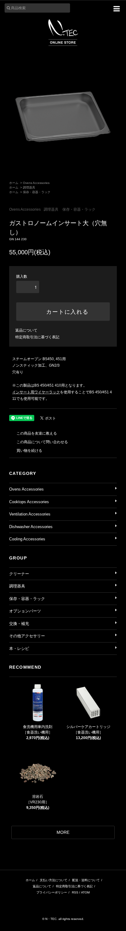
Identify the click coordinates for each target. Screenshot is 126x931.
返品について (26, 330)
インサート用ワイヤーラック (36, 392)
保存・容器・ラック (36, 192)
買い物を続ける (29, 450)
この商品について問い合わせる (42, 442)
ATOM (85, 892)
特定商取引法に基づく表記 (37, 337)
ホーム (13, 183)
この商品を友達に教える (37, 433)
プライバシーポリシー (51, 892)
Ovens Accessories (36, 183)
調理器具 (29, 187)
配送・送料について (86, 880)
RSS (75, 892)
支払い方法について (53, 880)
